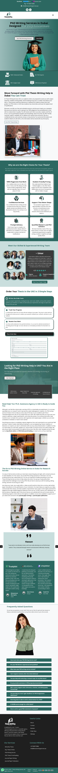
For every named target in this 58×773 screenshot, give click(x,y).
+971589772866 (30, 3)
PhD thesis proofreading (26, 431)
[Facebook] (27, 9)
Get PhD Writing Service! (24, 38)
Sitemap (32, 734)
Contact (32, 725)
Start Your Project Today (39, 282)
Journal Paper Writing (11, 758)
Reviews (32, 728)
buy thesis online (11, 431)
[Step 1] (29, 347)
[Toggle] (53, 15)
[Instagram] (30, 9)
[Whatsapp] (2, 770)
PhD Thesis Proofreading (11, 755)
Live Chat (39, 38)
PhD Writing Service (10, 752)
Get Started (10, 378)
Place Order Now (11, 334)
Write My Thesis (9, 747)
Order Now (33, 731)
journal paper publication (40, 495)
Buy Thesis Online (10, 749)
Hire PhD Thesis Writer (11, 122)
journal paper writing (25, 495)
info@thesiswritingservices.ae (30, 6)
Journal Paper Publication (12, 761)
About (32, 722)
